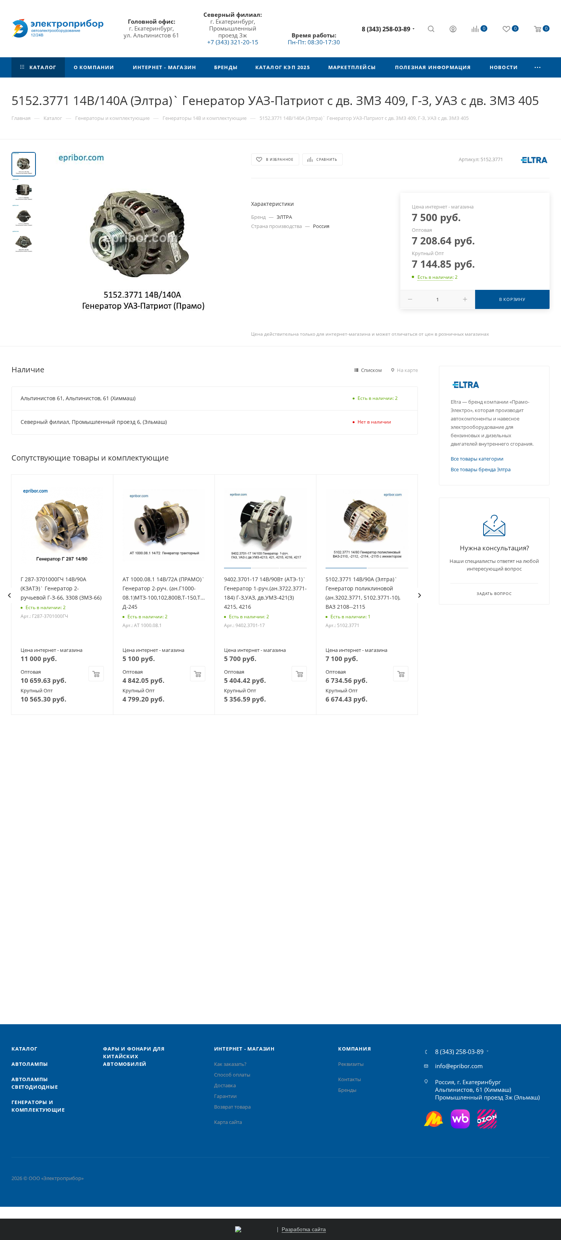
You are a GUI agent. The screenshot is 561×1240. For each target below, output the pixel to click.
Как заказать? (230, 1064)
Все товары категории (477, 458)
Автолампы (29, 1064)
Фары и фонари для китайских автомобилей (134, 1056)
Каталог (24, 1048)
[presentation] (9, 595)
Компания (354, 1048)
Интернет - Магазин (244, 1048)
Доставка (225, 1085)
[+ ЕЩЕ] (538, 67)
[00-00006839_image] (141, 238)
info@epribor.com (459, 1066)
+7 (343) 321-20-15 (232, 42)
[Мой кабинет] (453, 29)
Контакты (349, 1079)
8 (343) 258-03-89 (386, 29)
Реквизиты (351, 1064)
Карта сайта (228, 1122)
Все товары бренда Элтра (481, 469)
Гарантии (225, 1096)
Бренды (347, 1089)
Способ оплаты (232, 1074)
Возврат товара (232, 1106)
